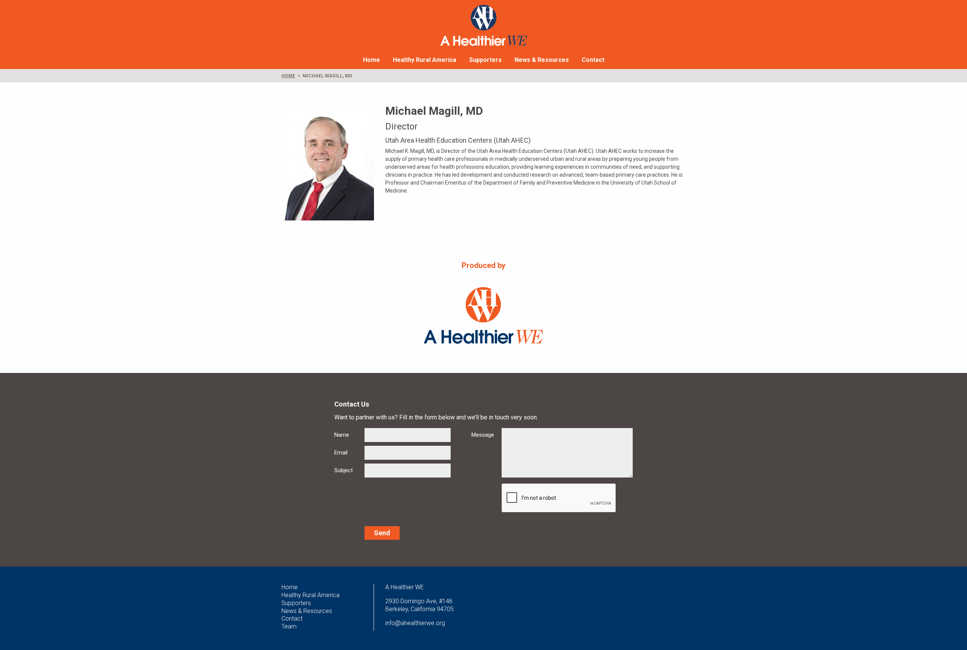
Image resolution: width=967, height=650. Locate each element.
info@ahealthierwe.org (415, 623)
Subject (343, 470)
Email (341, 452)
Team (289, 626)
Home (371, 59)
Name (341, 434)
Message (482, 434)
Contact (593, 59)
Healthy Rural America (424, 59)
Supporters (485, 59)
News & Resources (541, 59)
